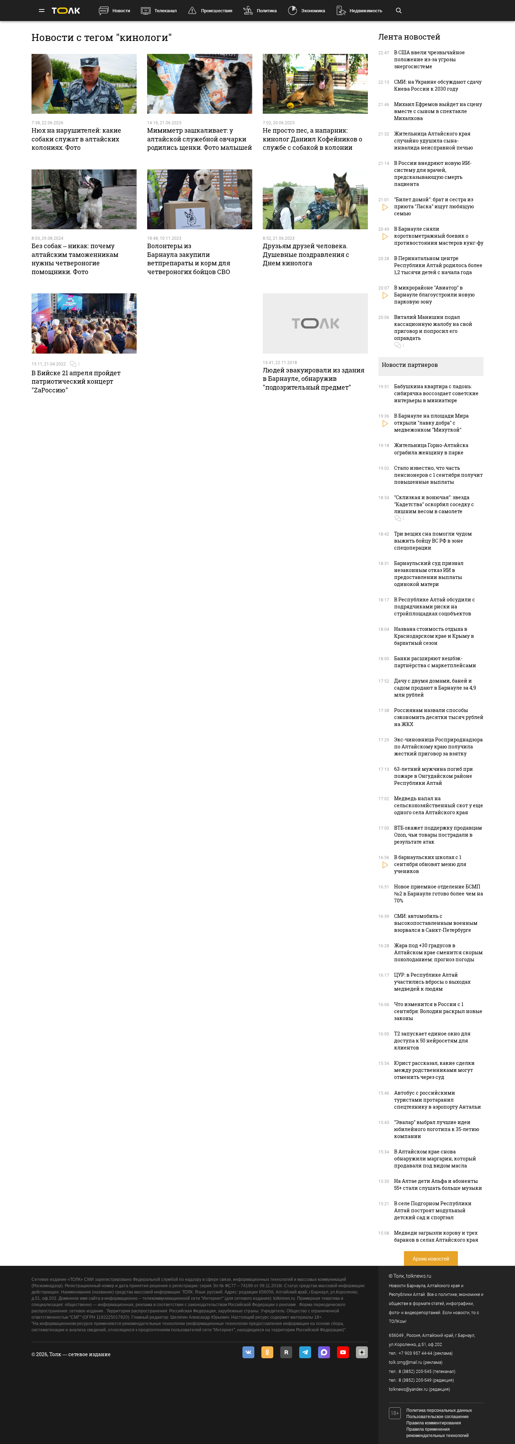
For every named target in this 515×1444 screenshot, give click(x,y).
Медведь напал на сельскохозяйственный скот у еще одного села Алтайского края (438, 805)
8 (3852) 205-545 (415, 1371)
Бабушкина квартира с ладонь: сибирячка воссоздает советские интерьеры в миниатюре (436, 393)
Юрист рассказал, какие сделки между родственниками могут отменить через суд (434, 1070)
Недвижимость (366, 10)
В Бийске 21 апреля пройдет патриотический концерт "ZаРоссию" (76, 381)
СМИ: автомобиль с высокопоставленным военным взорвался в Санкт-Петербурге (436, 923)
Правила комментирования (433, 1423)
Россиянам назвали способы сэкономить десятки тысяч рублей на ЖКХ (438, 717)
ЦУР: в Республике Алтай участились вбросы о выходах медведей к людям (432, 981)
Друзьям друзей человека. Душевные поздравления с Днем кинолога (306, 254)
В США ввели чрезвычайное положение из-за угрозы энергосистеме (429, 59)
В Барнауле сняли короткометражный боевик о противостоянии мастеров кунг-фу (438, 235)
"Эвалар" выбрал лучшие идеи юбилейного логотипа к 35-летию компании (436, 1129)
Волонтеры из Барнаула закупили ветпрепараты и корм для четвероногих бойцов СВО (188, 258)
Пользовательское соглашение (437, 1416)
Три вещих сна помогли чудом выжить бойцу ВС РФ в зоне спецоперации (433, 540)
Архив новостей (431, 1259)
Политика (267, 10)
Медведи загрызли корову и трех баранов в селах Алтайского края (436, 1236)
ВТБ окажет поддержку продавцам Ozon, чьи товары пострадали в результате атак (438, 834)
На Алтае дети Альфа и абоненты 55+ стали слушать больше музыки (438, 1184)
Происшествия (216, 10)
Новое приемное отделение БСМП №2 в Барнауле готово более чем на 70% (438, 893)
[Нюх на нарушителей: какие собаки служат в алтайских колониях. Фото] (84, 84)
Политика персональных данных (439, 1410)
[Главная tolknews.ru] (66, 10)
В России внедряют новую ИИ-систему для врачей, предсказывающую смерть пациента (433, 173)
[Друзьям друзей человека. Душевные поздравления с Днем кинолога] (315, 199)
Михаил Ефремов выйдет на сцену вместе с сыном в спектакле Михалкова (438, 111)
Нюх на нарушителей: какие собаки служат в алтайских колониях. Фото (76, 139)
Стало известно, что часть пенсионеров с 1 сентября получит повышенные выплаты (438, 475)
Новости (121, 10)
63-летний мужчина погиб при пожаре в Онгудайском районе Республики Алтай (433, 776)
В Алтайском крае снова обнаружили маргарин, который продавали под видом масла (435, 1158)
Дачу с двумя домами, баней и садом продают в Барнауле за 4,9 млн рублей (435, 687)
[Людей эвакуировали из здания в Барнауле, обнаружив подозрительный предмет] (315, 323)
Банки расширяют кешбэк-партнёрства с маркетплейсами (435, 662)
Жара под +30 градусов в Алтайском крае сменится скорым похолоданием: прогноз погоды (438, 952)
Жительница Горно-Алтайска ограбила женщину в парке (431, 448)
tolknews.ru (418, 1276)
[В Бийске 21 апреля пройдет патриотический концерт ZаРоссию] (84, 323)
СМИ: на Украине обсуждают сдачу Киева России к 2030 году (438, 85)
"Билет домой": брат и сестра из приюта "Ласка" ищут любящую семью (434, 206)
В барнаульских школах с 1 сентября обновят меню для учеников (430, 864)
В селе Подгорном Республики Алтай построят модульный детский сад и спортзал (433, 1210)
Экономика (313, 10)
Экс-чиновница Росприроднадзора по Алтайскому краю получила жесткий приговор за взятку (438, 746)
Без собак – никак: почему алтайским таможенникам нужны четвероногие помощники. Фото (75, 258)
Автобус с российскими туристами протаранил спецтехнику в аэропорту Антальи (437, 1099)
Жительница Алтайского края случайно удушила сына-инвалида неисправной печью (433, 140)
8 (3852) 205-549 (415, 1380)
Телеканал (165, 10)
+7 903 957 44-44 (415, 1353)
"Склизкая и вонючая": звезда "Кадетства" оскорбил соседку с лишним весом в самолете (434, 504)
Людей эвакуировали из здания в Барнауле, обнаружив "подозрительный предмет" (313, 378)
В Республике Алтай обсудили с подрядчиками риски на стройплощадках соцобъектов (434, 606)
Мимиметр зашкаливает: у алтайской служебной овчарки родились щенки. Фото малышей (199, 139)
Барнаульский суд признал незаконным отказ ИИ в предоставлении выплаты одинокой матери (429, 573)
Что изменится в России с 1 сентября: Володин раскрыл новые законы (438, 1011)
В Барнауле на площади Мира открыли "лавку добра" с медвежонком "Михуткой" (431, 422)
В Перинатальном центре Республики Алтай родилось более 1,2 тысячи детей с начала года (438, 265)
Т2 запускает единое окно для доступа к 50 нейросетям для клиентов (432, 1040)
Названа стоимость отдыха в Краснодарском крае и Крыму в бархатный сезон (434, 636)
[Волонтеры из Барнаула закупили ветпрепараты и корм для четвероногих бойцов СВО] (199, 199)
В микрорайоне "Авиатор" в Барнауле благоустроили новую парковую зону (434, 294)
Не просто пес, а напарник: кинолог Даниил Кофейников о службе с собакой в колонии (312, 139)
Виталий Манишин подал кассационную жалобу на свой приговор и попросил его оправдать (433, 327)
